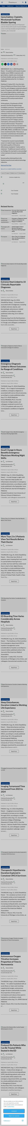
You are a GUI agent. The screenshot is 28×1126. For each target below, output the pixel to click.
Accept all (14, 1111)
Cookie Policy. (10, 1106)
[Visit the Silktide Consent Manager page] (22, 1120)
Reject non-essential (14, 1116)
